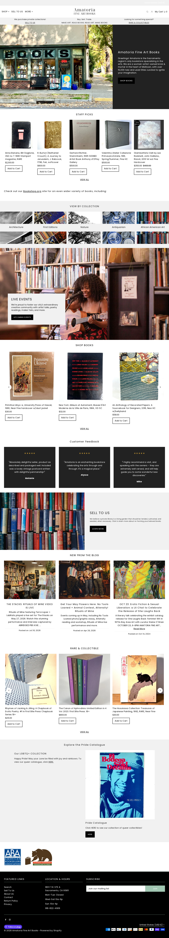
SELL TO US (30, 22)
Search (8, 887)
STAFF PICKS (84, 114)
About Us (9, 893)
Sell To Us (9, 890)
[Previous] (8, 387)
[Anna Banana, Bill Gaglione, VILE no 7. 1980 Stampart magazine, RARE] (20, 135)
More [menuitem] (28, 11)
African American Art (153, 227)
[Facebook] (5, 919)
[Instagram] (10, 919)
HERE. (51, 761)
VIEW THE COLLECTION (24, 319)
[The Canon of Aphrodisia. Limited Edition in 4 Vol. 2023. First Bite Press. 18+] (84, 679)
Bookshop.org (32, 191)
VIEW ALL (84, 180)
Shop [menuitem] (4, 11)
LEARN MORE (98, 529)
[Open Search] (147, 12)
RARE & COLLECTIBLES (139, 22)
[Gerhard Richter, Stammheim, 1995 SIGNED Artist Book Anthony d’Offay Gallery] (84, 135)
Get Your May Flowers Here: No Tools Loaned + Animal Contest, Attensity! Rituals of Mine (84, 608)
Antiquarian (118, 227)
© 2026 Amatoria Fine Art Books (21, 930)
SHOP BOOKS (126, 80)
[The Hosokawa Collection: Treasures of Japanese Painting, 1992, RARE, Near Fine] (138, 679)
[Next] (160, 387)
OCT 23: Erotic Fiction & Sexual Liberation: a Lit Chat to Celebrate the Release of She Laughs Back (139, 608)
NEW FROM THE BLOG (84, 555)
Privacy (8, 904)
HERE (90, 834)
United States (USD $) (154, 2)
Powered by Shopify (51, 930)
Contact (8, 897)
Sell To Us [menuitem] (17, 11)
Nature (84, 227)
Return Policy (11, 900)
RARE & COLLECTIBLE (84, 648)
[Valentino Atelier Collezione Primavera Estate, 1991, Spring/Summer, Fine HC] (117, 135)
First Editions (50, 227)
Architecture (16, 227)
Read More (139, 628)
